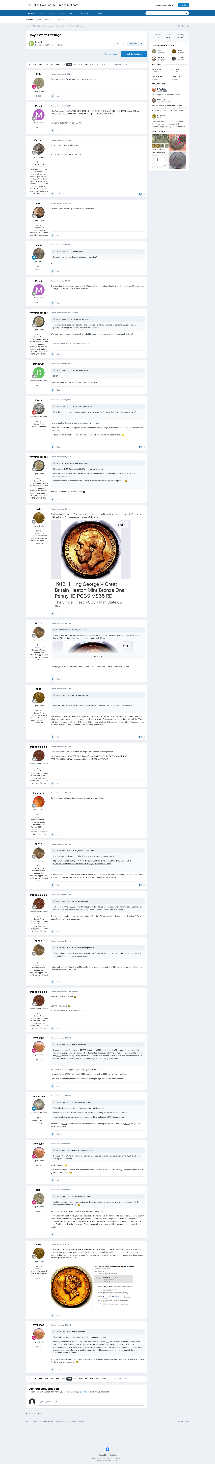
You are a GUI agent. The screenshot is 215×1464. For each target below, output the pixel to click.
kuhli (40, 42)
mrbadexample (38, 746)
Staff (39, 20)
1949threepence (38, 312)
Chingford (38, 793)
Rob (38, 74)
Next (104, 65)
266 (57, 65)
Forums (29, 20)
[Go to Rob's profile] (39, 83)
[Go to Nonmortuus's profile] (39, 1104)
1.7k (39, 386)
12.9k (40, 96)
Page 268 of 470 (120, 65)
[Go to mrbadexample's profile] (39, 755)
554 (40, 162)
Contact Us (102, 1455)
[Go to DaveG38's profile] (39, 372)
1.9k (39, 645)
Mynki (38, 106)
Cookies (113, 1455)
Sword (38, 400)
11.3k (40, 531)
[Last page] (109, 64)
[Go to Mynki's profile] (39, 114)
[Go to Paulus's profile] (39, 253)
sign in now (82, 1392)
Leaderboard (97, 13)
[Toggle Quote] (54, 251)
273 (97, 65)
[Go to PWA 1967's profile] (39, 1046)
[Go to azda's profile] (39, 518)
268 (69, 65)
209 (40, 128)
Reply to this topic (134, 54)
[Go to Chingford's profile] (39, 801)
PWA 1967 (38, 1038)
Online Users (62, 20)
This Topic (176, 13)
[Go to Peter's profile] (39, 212)
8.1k (39, 334)
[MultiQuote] (52, 96)
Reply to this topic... (50, 1402)
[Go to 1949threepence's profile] (39, 321)
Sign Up (183, 5)
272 (91, 65)
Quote (59, 96)
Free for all (58, 45)
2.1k (39, 768)
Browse (31, 13)
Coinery (181, 57)
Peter (38, 203)
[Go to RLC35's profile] (39, 632)
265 (52, 65)
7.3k (40, 225)
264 (46, 65)
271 (86, 65)
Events (62, 13)
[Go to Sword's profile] (39, 408)
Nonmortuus (38, 1096)
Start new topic (110, 54)
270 (80, 65)
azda (38, 509)
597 (40, 815)
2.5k (40, 422)
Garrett (38, 140)
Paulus (38, 245)
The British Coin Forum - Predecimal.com (52, 5)
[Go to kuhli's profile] (31, 43)
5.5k (40, 1060)
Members (49, 20)
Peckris (161, 57)
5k (40, 267)
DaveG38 (38, 364)
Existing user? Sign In (165, 5)
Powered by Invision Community (107, 1460)
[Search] (186, 13)
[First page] (29, 64)
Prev (34, 65)
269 (74, 65)
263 (40, 65)
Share (121, 44)
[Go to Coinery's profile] (174, 58)
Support (52, 13)
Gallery (72, 13)
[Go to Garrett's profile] (39, 149)
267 (63, 65)
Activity (41, 13)
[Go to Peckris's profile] (154, 58)
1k (40, 1118)
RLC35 (38, 623)
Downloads (83, 13)
